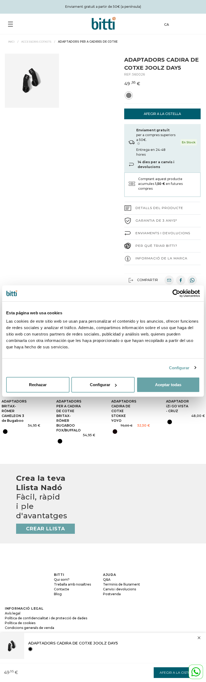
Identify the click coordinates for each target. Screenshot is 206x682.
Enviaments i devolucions (162, 233)
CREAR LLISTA (45, 528)
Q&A (107, 579)
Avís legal (12, 613)
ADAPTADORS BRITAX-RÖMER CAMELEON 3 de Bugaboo (14, 411)
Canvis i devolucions (119, 589)
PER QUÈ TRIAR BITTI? (156, 246)
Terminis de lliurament (121, 584)
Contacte (61, 589)
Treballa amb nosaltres (72, 584)
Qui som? (61, 579)
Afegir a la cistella (162, 114)
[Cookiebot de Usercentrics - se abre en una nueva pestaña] (176, 293)
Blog (58, 594)
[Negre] (30, 649)
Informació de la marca (161, 258)
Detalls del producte (159, 208)
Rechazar (38, 384)
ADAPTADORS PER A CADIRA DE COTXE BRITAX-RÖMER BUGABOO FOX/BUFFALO (68, 415)
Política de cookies (20, 623)
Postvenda (112, 594)
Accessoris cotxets (36, 41)
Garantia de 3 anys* (156, 220)
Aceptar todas (168, 384)
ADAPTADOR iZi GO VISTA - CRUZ (177, 406)
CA (166, 25)
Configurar (179, 367)
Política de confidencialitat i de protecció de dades (46, 618)
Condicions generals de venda (29, 628)
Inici (11, 41)
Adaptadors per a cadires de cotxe (87, 41)
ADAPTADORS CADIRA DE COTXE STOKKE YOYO (123, 411)
